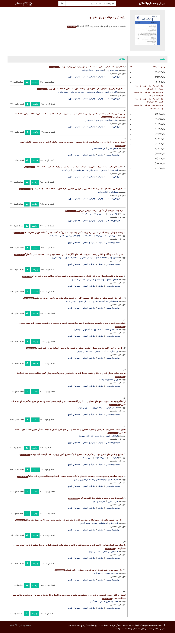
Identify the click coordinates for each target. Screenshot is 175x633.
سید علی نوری (94, 551)
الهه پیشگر (114, 170)
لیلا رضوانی (113, 457)
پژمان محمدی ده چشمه (108, 379)
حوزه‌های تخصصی (113, 76)
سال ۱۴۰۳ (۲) (160, 72)
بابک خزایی (98, 573)
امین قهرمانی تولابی (110, 551)
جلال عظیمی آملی (73, 235)
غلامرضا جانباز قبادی (56, 235)
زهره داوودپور (96, 329)
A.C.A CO (14, 625)
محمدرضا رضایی (71, 257)
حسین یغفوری (112, 279)
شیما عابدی (113, 192)
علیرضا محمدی (78, 170)
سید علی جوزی (84, 301)
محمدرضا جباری (111, 573)
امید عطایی (113, 523)
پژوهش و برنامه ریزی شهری (107, 17)
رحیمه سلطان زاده (99, 479)
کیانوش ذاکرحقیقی (81, 329)
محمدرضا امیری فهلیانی (109, 601)
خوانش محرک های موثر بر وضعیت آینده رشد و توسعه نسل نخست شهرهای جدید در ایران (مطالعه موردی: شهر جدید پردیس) (72, 324)
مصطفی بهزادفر (100, 213)
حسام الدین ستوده (99, 523)
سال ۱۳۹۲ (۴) (160, 153)
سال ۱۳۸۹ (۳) (159, 168)
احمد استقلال (101, 257)
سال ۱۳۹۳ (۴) (159, 148)
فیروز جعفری (113, 501)
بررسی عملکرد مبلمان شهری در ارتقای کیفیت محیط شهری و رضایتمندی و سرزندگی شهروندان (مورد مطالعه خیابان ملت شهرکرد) (71, 374)
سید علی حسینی (78, 279)
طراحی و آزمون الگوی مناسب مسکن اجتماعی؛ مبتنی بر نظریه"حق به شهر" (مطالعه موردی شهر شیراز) (74, 348)
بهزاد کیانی (66, 170)
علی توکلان (89, 120)
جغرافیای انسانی (89, 76)
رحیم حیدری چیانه (78, 91)
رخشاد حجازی (98, 301)
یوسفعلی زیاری (85, 213)
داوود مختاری (63, 91)
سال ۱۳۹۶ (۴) (160, 134)
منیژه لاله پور (113, 479)
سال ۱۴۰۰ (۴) (160, 114)
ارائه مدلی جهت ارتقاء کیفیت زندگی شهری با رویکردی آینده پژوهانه (89, 570)
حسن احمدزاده (101, 457)
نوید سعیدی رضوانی (84, 351)
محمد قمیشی (85, 523)
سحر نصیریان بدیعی (82, 479)
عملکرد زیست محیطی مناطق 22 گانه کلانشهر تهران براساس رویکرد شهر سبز (87, 66)
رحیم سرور (100, 70)
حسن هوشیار (88, 457)
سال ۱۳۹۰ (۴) (160, 163)
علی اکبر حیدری (112, 407)
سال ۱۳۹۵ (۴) (159, 138)
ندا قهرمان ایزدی (84, 407)
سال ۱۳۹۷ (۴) (160, 129)
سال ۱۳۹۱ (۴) (160, 158)
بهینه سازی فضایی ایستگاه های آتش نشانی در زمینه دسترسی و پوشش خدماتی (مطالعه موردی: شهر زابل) (73, 276)
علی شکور (99, 120)
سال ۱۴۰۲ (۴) (160, 77)
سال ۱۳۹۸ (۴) (160, 124)
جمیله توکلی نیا (92, 170)
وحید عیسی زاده (97, 435)
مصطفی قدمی (88, 235)
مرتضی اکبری (71, 301)
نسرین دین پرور (99, 501)
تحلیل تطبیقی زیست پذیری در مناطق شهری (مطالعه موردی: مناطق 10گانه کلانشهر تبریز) (80, 88)
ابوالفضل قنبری (112, 435)
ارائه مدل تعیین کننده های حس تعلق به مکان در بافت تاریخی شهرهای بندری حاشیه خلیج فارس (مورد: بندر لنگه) (69, 520)
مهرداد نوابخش (87, 70)
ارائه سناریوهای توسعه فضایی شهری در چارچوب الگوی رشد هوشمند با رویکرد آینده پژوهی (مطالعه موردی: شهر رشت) (68, 232)
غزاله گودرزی (113, 213)
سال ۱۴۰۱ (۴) (160, 82)
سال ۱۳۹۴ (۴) (160, 143)
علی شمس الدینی (99, 148)
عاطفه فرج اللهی (111, 91)
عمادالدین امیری (111, 120)
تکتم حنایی (102, 192)
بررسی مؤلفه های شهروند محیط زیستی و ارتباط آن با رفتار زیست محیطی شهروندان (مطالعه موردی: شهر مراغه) (70, 476)
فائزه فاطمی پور (112, 301)
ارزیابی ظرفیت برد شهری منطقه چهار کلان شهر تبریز (96, 498)
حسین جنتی (113, 257)
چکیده (35, 82)
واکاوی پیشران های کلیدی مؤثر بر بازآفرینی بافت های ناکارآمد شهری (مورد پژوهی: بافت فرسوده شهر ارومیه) (72, 454)
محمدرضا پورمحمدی (95, 91)
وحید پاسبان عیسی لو (96, 279)
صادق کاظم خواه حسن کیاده (107, 235)
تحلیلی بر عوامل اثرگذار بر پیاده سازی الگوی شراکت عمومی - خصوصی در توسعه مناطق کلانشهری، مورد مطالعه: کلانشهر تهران (73, 143)
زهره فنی (104, 170)
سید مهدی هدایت (111, 329)
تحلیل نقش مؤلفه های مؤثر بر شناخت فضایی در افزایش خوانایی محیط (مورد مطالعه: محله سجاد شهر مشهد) (71, 188)
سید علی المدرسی (86, 257)
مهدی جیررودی (112, 70)
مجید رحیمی (99, 351)
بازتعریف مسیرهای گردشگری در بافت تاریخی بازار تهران (94, 210)
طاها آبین (93, 601)
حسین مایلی (113, 148)
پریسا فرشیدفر (112, 351)
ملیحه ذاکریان (57, 257)
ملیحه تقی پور (98, 407)
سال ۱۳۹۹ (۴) (160, 119)
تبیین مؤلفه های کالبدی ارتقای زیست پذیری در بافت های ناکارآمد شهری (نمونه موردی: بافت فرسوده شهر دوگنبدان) (69, 254)
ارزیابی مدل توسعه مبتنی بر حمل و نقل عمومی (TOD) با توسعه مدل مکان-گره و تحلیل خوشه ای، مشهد (73, 298)
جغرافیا (100, 76)
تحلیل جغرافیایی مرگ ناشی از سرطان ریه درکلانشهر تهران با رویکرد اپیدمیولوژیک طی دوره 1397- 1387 (74, 166)
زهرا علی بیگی (83, 435)
